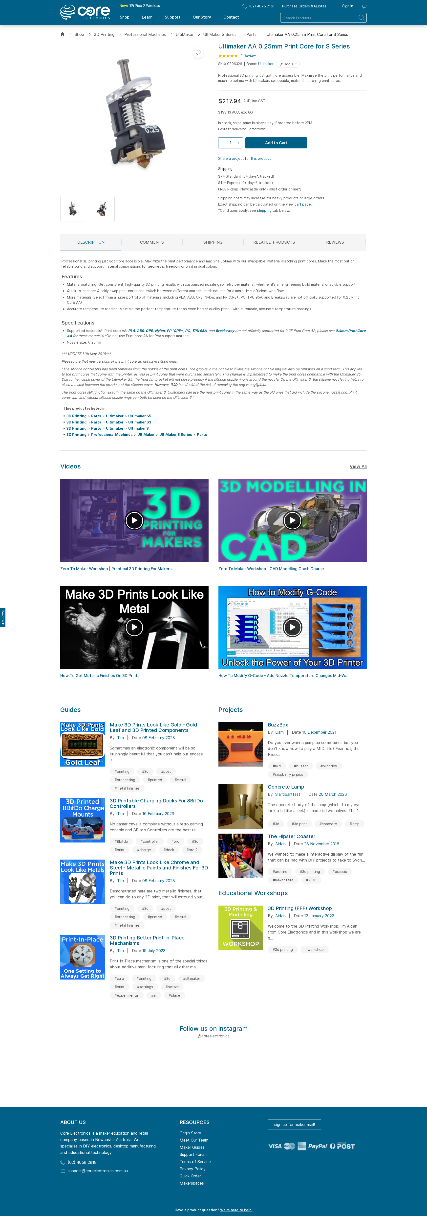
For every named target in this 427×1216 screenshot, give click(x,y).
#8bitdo (121, 841)
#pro (175, 841)
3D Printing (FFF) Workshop (300, 908)
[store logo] (85, 12)
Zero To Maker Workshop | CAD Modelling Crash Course (271, 568)
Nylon (160, 330)
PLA (131, 330)
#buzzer (301, 766)
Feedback (3, 617)
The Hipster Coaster (291, 836)
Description (91, 242)
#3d (145, 771)
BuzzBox (278, 725)
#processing (125, 780)
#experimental (127, 995)
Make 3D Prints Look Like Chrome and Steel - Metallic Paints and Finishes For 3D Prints (159, 867)
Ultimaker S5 (139, 416)
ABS (140, 330)
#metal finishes (127, 788)
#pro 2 (192, 850)
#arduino (280, 871)
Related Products (274, 242)
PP (169, 330)
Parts (251, 34)
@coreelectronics (214, 1035)
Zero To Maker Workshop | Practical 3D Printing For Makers (115, 568)
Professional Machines (145, 34)
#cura (119, 978)
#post (166, 771)
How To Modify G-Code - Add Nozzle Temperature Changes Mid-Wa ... (284, 675)
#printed (155, 780)
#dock (169, 850)
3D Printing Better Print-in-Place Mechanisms (147, 940)
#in (153, 995)
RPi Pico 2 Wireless (140, 5)
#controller (150, 841)
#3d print (299, 824)
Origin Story (190, 1132)
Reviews (335, 242)
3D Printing (104, 34)
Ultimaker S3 (139, 422)
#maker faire (283, 880)
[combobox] (323, 18)
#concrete (328, 824)
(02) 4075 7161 (262, 6)
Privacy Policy (193, 1168)
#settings (145, 987)
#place (174, 995)
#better (172, 987)
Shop (79, 34)
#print (120, 850)
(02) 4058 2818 (82, 1162)
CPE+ (178, 330)
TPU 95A (199, 330)
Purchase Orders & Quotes (304, 6)
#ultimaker (191, 978)
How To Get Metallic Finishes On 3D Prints (99, 675)
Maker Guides (192, 1147)
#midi (277, 766)
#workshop (314, 949)
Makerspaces (192, 1183)
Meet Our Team (194, 1140)
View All (358, 466)
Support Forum (193, 1154)
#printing (122, 771)
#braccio (340, 871)
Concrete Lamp (286, 787)
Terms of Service (195, 1161)
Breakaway (225, 330)
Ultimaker (266, 64)
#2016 (311, 880)
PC (187, 330)
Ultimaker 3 (138, 428)
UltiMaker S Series (219, 34)
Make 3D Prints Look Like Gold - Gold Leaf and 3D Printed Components (153, 727)
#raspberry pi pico (288, 774)
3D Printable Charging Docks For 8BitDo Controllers (156, 803)
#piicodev (328, 766)
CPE (149, 330)
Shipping (213, 242)
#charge (144, 850)
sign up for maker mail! (294, 1124)
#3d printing (310, 871)
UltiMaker (184, 34)
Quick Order (190, 1175)
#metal (180, 780)
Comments (152, 242)
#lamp (355, 824)
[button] (72, 209)
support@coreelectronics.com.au (98, 1170)
